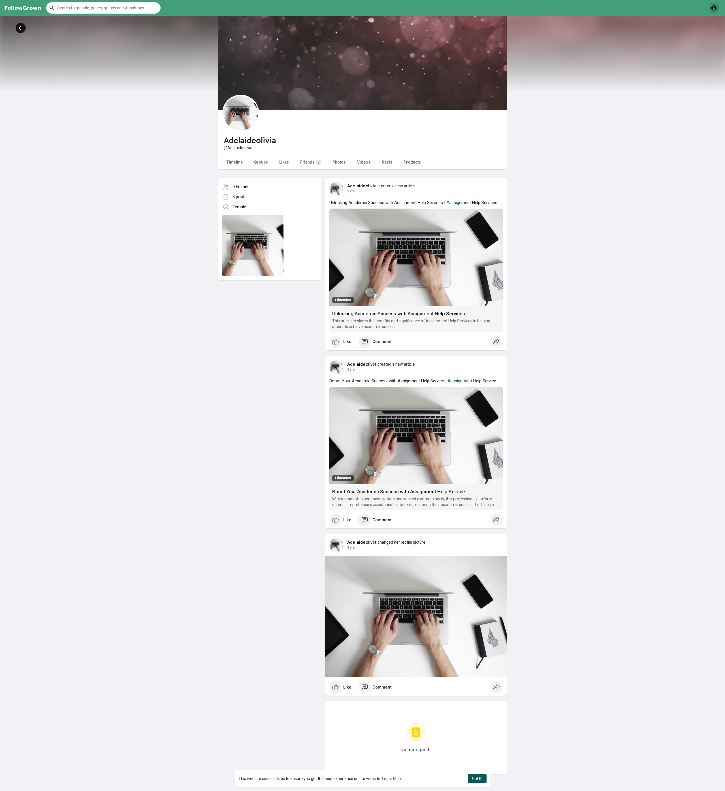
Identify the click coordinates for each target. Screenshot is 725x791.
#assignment (458, 202)
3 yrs (351, 191)
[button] (103, 8)
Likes (284, 162)
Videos (363, 162)
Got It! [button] (477, 778)
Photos (339, 162)
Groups (261, 162)
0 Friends (241, 186)
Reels (387, 162)
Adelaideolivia (362, 185)
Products (412, 162)
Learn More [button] (392, 778)
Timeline (235, 162)
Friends (309, 162)
